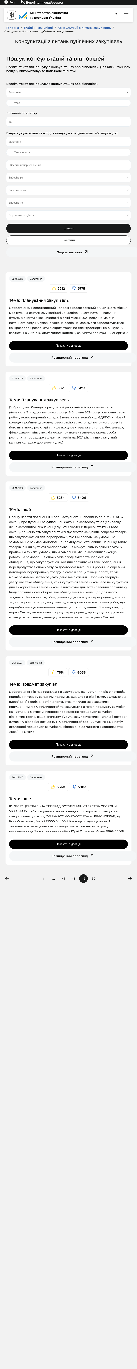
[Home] (58, 15)
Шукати (68, 228)
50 (93, 878)
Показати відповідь (68, 345)
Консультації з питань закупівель (84, 27)
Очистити (68, 240)
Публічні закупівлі (38, 27)
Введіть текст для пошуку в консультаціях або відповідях (52, 83)
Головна (12, 27)
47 (63, 878)
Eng (12, 2)
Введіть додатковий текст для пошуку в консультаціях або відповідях (62, 133)
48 (73, 878)
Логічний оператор (21, 113)
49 (83, 878)
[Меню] (126, 15)
